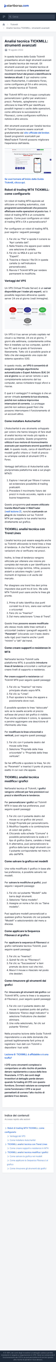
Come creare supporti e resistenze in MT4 (29, 1148)
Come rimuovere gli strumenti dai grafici (27, 1168)
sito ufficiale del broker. (37, 132)
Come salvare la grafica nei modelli (25, 1156)
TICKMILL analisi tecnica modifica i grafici (27, 1152)
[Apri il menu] (4, 17)
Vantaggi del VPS (17, 1136)
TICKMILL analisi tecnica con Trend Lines (27, 1144)
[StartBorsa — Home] (16, 6)
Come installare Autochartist (22, 1140)
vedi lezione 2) (13, 511)
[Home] (3, 24)
